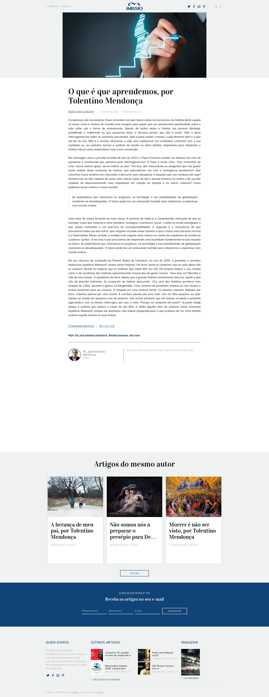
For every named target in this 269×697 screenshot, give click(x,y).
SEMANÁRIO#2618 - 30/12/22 (91, 326)
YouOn (100, 692)
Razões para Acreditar (81, 112)
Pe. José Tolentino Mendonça (94, 353)
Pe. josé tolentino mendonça (91, 335)
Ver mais (134, 573)
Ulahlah (75, 692)
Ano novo (134, 335)
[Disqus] (134, 406)
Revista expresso (118, 335)
